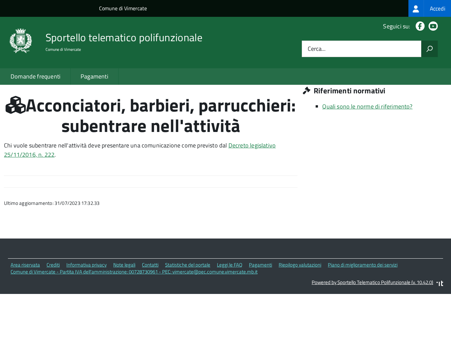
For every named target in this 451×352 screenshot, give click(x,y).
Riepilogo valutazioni (300, 265)
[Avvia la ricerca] (429, 49)
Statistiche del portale (187, 265)
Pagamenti (94, 76)
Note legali (124, 265)
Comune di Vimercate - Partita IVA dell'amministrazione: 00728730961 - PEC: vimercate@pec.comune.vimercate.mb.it (134, 271)
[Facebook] (419, 26)
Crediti (53, 265)
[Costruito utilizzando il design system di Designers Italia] (439, 284)
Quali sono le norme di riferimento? (367, 106)
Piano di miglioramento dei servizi (363, 265)
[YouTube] (432, 26)
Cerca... (317, 49)
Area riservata (25, 265)
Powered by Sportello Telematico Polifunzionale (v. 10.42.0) (372, 282)
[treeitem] (429, 8)
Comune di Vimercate (123, 8)
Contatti (150, 265)
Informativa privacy (86, 265)
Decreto (239, 145)
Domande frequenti (35, 76)
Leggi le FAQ (229, 265)
